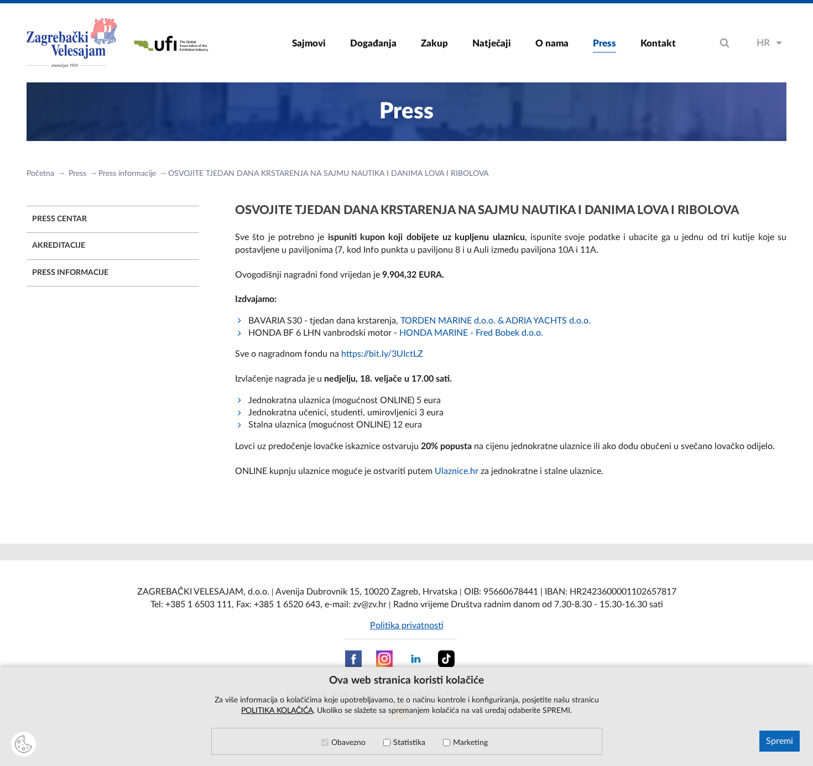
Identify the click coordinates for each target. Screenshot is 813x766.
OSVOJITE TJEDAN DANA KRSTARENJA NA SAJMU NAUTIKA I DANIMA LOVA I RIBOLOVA (328, 174)
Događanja (373, 43)
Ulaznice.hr (456, 471)
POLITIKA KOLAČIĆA (277, 711)
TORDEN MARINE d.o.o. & (452, 320)
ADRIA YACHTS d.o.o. (549, 320)
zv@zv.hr (370, 604)
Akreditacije (58, 245)
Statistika (409, 743)
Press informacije (127, 174)
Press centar (59, 219)
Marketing (470, 743)
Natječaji (491, 43)
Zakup (434, 43)
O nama (552, 43)
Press (604, 43)
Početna (40, 174)
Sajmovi (309, 43)
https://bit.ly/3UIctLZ (382, 354)
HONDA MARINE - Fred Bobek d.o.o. (471, 333)
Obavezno (348, 743)
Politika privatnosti (407, 625)
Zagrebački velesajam (73, 43)
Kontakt (658, 43)
